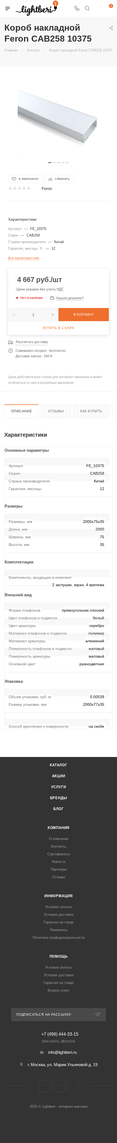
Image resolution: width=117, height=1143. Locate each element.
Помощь (59, 956)
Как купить (91, 411)
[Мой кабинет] (97, 8)
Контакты (58, 846)
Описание (21, 411)
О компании (58, 839)
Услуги (58, 787)
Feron (47, 188)
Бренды (58, 798)
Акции (58, 776)
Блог (58, 809)
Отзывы (56, 411)
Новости (58, 862)
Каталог (58, 765)
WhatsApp (72, 1086)
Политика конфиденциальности (59, 937)
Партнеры (59, 869)
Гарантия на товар (58, 922)
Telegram (58, 1086)
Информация (58, 896)
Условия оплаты (58, 907)
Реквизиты (58, 930)
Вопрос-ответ (59, 990)
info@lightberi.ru (62, 1052)
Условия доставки (58, 914)
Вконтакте (45, 1086)
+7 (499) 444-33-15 (59, 1034)
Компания (58, 828)
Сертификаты (58, 854)
